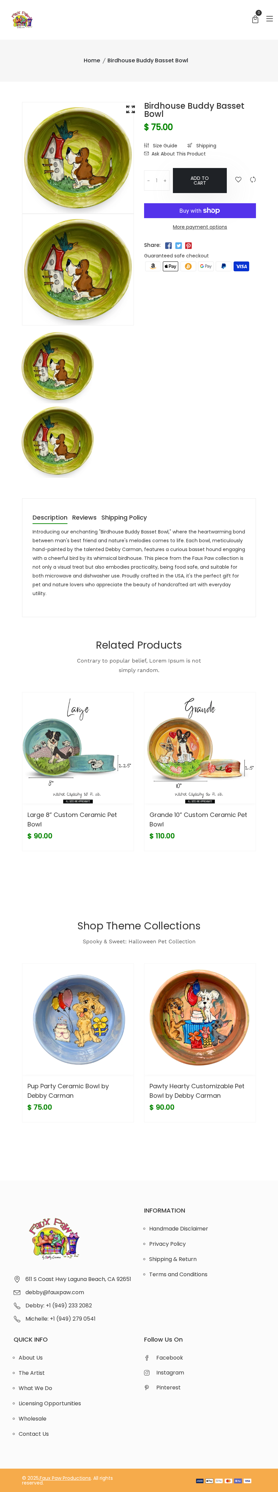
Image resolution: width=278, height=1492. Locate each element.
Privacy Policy (167, 1244)
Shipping (205, 145)
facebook (169, 1358)
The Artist (32, 1373)
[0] (255, 20)
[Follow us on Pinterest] (188, 246)
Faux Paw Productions (65, 1478)
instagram (170, 1373)
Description (50, 518)
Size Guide (164, 145)
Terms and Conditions (178, 1274)
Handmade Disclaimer (178, 1229)
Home (92, 60)
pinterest (168, 1387)
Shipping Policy (124, 518)
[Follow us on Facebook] (168, 246)
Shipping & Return (173, 1259)
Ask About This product (179, 153)
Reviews (84, 518)
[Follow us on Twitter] (178, 246)
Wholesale (32, 1419)
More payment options (200, 227)
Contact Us (34, 1434)
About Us (31, 1358)
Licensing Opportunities (50, 1403)
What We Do (35, 1388)
